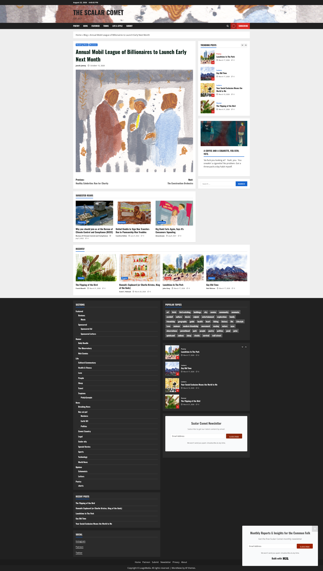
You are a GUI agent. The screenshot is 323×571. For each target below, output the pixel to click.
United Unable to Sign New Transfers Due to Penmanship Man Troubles (132, 230)
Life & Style (117, 25)
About (184, 562)
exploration (221, 316)
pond (228, 330)
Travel (80, 388)
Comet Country (84, 431)
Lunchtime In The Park (173, 284)
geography (182, 321)
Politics (84, 426)
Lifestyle (239, 321)
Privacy (176, 562)
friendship (171, 321)
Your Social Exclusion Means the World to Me (207, 74)
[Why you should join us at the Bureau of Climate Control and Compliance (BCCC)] (94, 213)
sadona (181, 335)
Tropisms (82, 393)
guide (192, 321)
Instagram (80, 541)
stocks (197, 335)
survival (206, 335)
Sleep (80, 383)
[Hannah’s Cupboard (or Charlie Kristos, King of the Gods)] (139, 267)
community (223, 312)
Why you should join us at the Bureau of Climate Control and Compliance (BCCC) (94, 230)
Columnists (82, 471)
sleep (189, 335)
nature (224, 326)
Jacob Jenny (81, 65)
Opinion (79, 467)
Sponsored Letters (88, 333)
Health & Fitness (85, 367)
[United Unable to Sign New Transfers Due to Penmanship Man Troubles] (134, 213)
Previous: (92, 181)
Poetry (76, 25)
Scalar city (82, 441)
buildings (197, 312)
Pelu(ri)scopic (86, 397)
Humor (219, 86)
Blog (86, 35)
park (195, 330)
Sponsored (82, 324)
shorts (81, 485)
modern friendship (190, 326)
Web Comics (83, 353)
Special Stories (84, 446)
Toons (106, 25)
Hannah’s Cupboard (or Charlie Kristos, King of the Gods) (207, 106)
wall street (216, 335)
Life (77, 358)
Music (83, 319)
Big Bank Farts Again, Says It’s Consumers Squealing (170, 230)
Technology (82, 456)
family (232, 316)
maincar (176, 326)
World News (83, 462)
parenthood (185, 330)
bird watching (185, 312)
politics (220, 330)
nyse (232, 326)
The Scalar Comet (98, 12)
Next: (180, 181)
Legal (80, 436)
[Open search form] (228, 25)
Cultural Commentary (87, 362)
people (202, 330)
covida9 (170, 316)
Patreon (79, 547)
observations (172, 330)
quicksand (171, 335)
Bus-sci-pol (82, 411)
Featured (95, 25)
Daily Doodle (83, 343)
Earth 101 (84, 421)
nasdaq (216, 326)
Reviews (81, 315)
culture (179, 316)
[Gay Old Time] (226, 267)
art (168, 312)
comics (213, 312)
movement (205, 326)
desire (187, 316)
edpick (196, 316)
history (224, 321)
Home (79, 35)
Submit (129, 25)
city (205, 312)
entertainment (208, 316)
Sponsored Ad (86, 328)
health (200, 321)
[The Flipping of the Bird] (96, 267)
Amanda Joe (160, 236)
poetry (211, 330)
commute (235, 312)
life (232, 321)
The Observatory (85, 348)
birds (174, 312)
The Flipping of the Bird (207, 90)
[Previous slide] (242, 45)
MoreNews (177, 568)
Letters (219, 54)
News (85, 25)
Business (93, 45)
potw (235, 330)
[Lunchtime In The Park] (183, 267)
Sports (81, 451)
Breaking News (82, 45)
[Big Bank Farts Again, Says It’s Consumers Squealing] (174, 213)
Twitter (79, 552)
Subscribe (243, 25)
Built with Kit (280, 558)
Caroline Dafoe (121, 236)
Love (80, 372)
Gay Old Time (207, 57)
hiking (215, 321)
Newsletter (165, 562)
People (219, 101)
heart (208, 321)
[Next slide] (245, 45)
